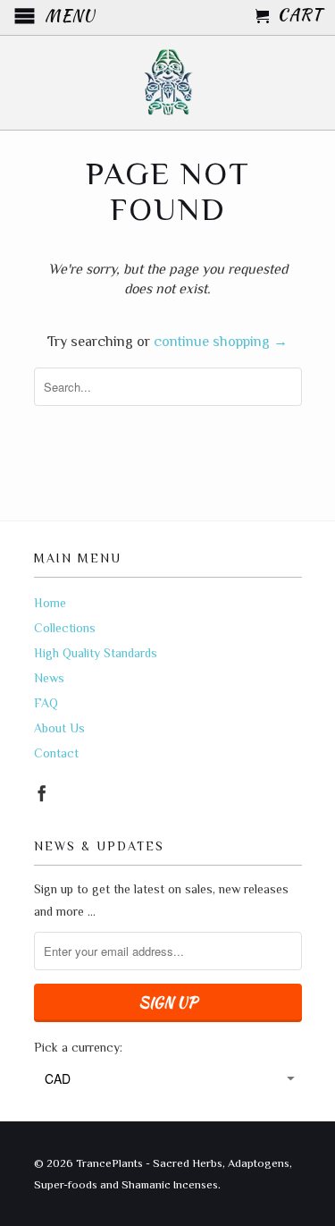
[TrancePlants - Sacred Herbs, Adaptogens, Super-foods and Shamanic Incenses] (168, 82)
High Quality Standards (95, 653)
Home (50, 603)
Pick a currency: (78, 1047)
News (49, 678)
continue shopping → (221, 342)
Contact (56, 753)
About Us (59, 728)
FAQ (46, 703)
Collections (65, 628)
